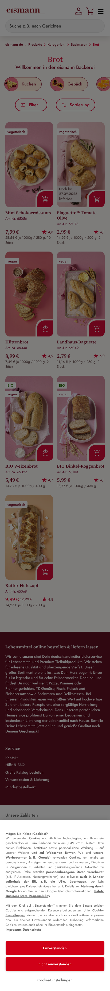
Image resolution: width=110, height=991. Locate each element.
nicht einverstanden (55, 964)
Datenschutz (32, 929)
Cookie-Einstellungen (55, 980)
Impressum (14, 929)
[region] (55, 905)
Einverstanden (55, 948)
